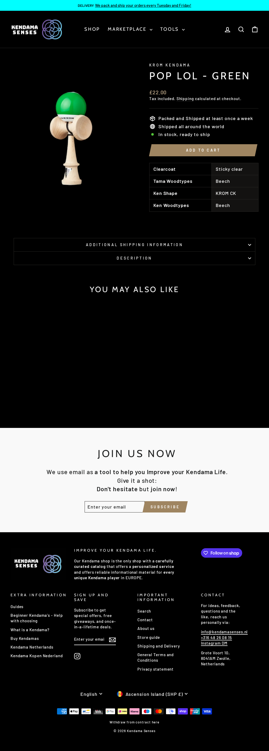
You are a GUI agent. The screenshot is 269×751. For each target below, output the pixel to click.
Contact (145, 619)
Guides (17, 606)
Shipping (185, 98)
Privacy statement (155, 669)
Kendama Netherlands (32, 647)
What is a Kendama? (30, 629)
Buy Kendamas (25, 638)
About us (145, 628)
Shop (92, 29)
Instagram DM (214, 643)
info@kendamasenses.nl (224, 631)
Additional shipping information (134, 244)
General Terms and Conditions (155, 657)
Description (134, 258)
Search (144, 611)
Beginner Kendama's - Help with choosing (37, 618)
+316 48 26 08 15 (216, 637)
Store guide (148, 637)
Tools (170, 29)
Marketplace (128, 29)
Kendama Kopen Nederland (37, 655)
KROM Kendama (169, 65)
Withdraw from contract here (134, 722)
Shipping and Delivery (158, 646)
